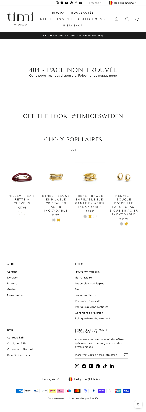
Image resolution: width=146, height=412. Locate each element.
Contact (12, 271)
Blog (78, 289)
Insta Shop (73, 25)
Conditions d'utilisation (89, 312)
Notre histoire (83, 277)
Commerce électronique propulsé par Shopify (73, 398)
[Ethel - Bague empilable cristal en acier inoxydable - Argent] (53, 220)
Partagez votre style (87, 301)
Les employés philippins (89, 283)
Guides (11, 289)
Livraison (12, 277)
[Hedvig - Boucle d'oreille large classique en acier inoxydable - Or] (126, 223)
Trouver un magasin (87, 271)
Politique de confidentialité (91, 306)
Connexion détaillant (20, 349)
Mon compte (15, 295)
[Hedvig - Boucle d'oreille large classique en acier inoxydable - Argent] (121, 223)
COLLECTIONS (90, 19)
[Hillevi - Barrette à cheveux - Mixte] (19, 212)
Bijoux (59, 12)
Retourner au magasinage (97, 75)
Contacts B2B (15, 337)
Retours (12, 283)
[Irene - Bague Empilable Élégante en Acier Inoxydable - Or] (90, 216)
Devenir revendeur (18, 355)
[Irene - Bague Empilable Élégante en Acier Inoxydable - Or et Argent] (95, 216)
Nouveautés (82, 12)
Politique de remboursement (92, 318)
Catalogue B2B (16, 343)
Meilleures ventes (57, 19)
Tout (73, 150)
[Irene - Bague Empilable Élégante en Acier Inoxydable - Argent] (85, 216)
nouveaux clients (85, 295)
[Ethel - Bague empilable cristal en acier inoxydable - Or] (58, 220)
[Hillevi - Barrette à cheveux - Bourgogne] (24, 212)
